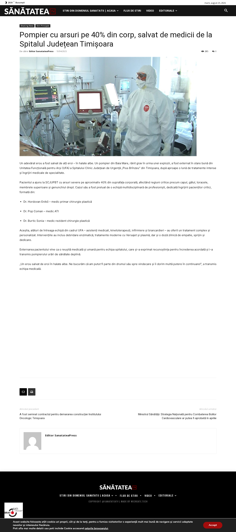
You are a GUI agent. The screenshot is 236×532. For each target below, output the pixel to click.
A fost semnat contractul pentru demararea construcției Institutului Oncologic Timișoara (60, 416)
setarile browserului (96, 528)
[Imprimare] (31, 392)
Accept (213, 525)
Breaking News (27, 25)
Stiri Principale (43, 25)
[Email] (23, 392)
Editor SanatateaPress (41, 51)
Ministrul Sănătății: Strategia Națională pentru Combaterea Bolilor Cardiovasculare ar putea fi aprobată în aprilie (177, 416)
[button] (226, 10)
